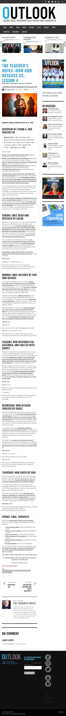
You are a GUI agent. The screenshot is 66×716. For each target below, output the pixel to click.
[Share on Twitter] (33, 89)
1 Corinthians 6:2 (17, 363)
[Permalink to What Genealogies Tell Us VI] (54, 49)
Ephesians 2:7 (16, 416)
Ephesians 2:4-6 (30, 363)
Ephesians (11, 570)
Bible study (5, 570)
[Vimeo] (55, 1)
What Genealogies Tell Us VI (54, 38)
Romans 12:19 (17, 330)
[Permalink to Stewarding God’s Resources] (11, 49)
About (47, 692)
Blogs (4, 60)
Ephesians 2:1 (6, 262)
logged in (12, 644)
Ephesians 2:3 (15, 282)
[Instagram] (48, 1)
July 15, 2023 (19, 89)
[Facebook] (45, 1)
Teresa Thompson (26, 570)
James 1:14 (15, 287)
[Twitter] (52, 1)
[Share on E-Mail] (36, 91)
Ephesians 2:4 (15, 147)
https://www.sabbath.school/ (20, 563)
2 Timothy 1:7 (6, 392)
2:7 (14, 453)
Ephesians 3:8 (6, 459)
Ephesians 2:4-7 (6, 385)
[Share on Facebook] (30, 89)
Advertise (48, 701)
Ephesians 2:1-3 (6, 222)
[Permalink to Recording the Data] (33, 48)
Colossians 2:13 (18, 262)
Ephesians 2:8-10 (6, 478)
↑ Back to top (61, 712)
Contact (47, 695)
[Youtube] (58, 1)
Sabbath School (17, 570)
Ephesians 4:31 (6, 330)
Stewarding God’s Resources (8, 38)
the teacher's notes (7, 572)
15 (19, 287)
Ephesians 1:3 (6, 453)
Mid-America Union (8, 41)
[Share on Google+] (36, 89)
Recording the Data (30, 37)
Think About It (51, 41)
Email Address (28, 665)
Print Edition (49, 698)
